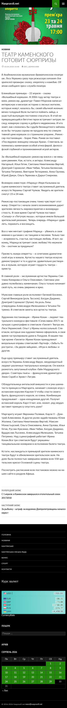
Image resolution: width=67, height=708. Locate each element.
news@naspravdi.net (33, 704)
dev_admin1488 (31, 67)
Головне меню (63, 3)
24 (6, 682)
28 (41, 682)
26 (24, 682)
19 (24, 677)
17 (6, 677)
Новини (6, 50)
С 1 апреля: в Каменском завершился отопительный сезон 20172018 (31, 494)
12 (24, 673)
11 (15, 673)
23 (60, 677)
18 (15, 677)
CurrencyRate (8, 615)
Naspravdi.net (10, 3)
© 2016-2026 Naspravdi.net (13, 704)
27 (32, 682)
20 (32, 677)
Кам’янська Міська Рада (14, 552)
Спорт (5, 563)
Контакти (7, 569)
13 (32, 673)
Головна (6, 535)
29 (50, 682)
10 (6, 673)
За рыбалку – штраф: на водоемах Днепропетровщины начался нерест (33, 509)
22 (50, 677)
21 (41, 677)
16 (60, 673)
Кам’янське (8, 546)
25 (15, 682)
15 (50, 673)
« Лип (5, 691)
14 (41, 673)
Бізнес (5, 558)
